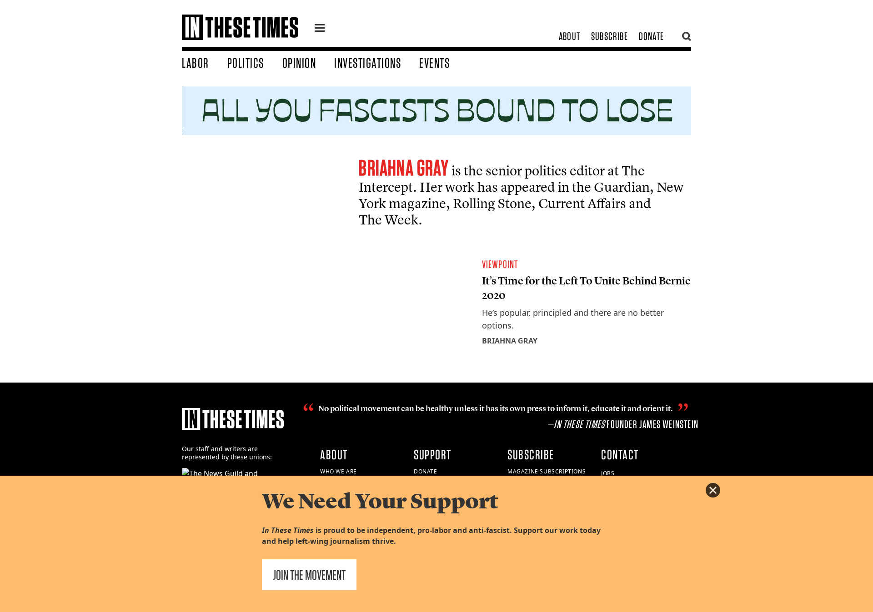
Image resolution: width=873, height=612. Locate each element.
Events (434, 63)
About (569, 36)
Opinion (299, 63)
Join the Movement (309, 575)
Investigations (367, 63)
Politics (245, 63)
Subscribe (609, 36)
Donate (651, 36)
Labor (195, 63)
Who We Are (338, 471)
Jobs (607, 473)
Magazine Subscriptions (546, 471)
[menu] (320, 29)
